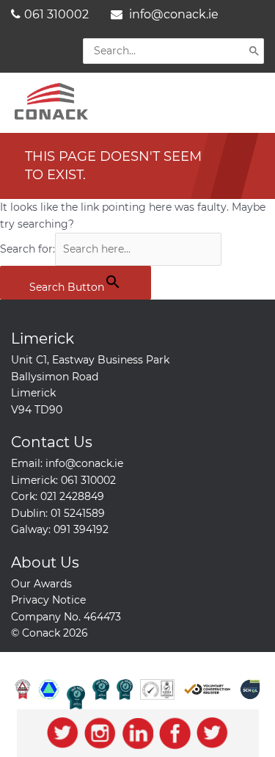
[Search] (254, 50)
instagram (100, 733)
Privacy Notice (48, 599)
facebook (174, 733)
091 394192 (81, 529)
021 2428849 (72, 496)
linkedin (137, 733)
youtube (212, 733)
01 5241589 (78, 513)
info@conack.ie (172, 14)
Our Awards (41, 583)
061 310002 (56, 14)
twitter (62, 733)
